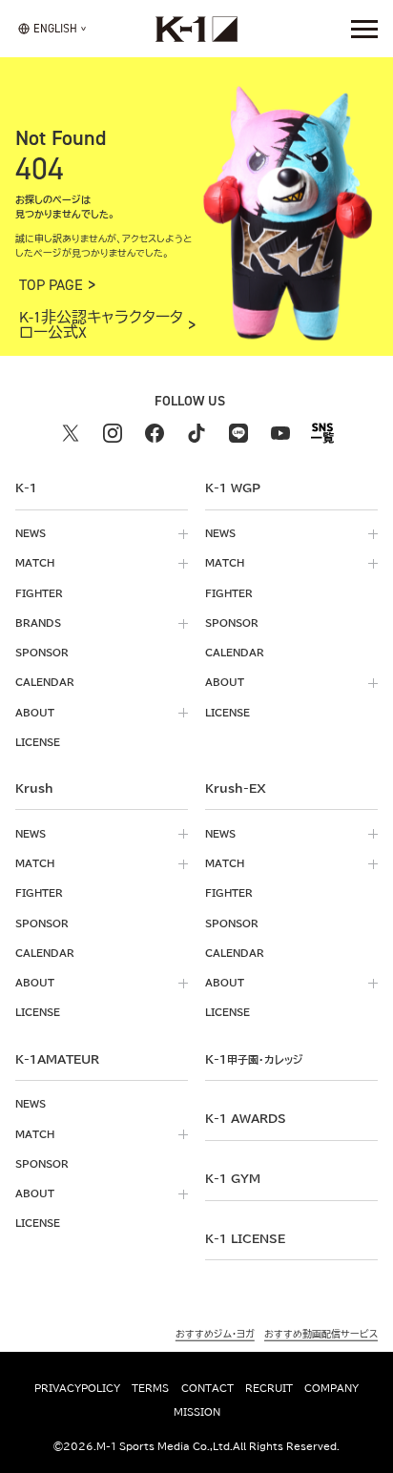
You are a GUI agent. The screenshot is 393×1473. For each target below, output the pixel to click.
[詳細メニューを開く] (364, 28)
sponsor (42, 652)
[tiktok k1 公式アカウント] (196, 433)
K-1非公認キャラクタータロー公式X (101, 325)
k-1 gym (232, 1178)
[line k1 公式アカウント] (238, 433)
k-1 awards (245, 1118)
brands (38, 623)
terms (150, 1388)
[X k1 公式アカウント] (70, 433)
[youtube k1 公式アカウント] (280, 433)
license (37, 742)
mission (197, 1412)
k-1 (253, 1059)
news (30, 533)
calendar (44, 682)
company (331, 1388)
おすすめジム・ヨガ (215, 1333)
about (34, 712)
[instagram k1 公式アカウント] (112, 433)
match (34, 563)
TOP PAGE (51, 285)
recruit (269, 1388)
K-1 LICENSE (245, 1238)
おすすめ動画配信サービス (321, 1333)
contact (207, 1388)
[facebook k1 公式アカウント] (154, 433)
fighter (39, 593)
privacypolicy (77, 1388)
